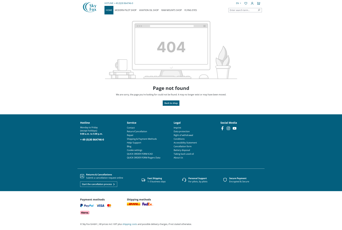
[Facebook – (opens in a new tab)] (222, 128)
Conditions (179, 138)
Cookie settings (134, 150)
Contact (131, 127)
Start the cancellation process (97, 184)
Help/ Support (134, 142)
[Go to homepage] (89, 7)
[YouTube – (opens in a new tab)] (234, 128)
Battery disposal (182, 150)
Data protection (182, 131)
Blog (129, 146)
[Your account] (252, 3)
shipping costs (130, 224)
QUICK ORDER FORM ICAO (140, 153)
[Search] (259, 10)
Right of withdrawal (183, 135)
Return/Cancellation (137, 131)
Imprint (177, 127)
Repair (130, 135)
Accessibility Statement (185, 142)
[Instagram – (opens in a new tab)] (228, 128)
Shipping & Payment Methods (142, 138)
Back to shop (171, 103)
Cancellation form (183, 146)
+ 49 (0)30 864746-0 (123, 3)
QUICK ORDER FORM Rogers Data (143, 157)
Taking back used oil (184, 153)
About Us (178, 157)
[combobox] (242, 10)
